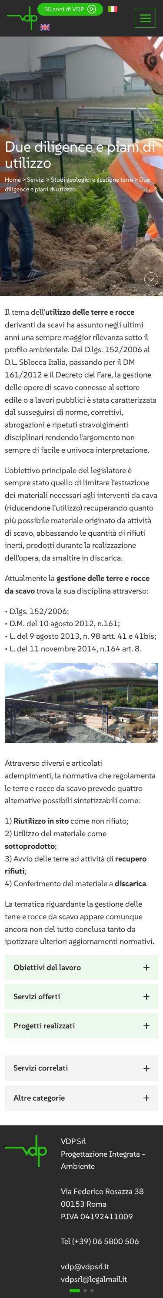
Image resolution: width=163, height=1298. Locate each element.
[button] (81, 967)
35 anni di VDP (64, 9)
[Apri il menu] (145, 18)
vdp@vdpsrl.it (85, 1266)
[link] (81, 1210)
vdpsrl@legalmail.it (94, 1279)
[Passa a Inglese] (45, 27)
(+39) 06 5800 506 (105, 1241)
